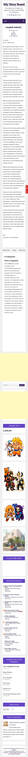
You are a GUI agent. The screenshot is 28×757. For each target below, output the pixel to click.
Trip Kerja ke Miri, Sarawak (12, 650)
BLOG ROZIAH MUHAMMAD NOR (13, 586)
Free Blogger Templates (14, 754)
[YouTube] (14, 15)
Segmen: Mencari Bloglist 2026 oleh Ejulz (13, 604)
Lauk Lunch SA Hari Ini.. (12, 617)
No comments (14, 36)
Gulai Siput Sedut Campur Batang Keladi (12, 643)
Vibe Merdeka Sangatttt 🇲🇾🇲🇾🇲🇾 (14, 611)
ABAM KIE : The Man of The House (13, 602)
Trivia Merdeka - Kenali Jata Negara (13, 635)
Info (14, 34)
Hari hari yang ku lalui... (12, 610)
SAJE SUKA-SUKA (10, 634)
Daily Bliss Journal (10, 648)
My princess (8, 629)
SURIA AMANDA (10, 616)
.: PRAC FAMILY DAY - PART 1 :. (13, 623)
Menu (5, 21)
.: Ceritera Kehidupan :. (12, 622)
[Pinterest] (16, 15)
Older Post (22, 250)
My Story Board (14, 4)
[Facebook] (8, 15)
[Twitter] (10, 15)
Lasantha (5, 752)
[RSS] (18, 15)
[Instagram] (12, 15)
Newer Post (6, 250)
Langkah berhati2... (14, 27)
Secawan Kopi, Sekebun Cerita (12, 595)
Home (14, 250)
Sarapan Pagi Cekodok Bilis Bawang (12, 589)
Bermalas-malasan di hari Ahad (14, 597)
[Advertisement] (14, 367)
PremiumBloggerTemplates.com (17, 752)
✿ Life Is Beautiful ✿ (11, 628)
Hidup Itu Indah (10, 641)
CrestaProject (12, 751)
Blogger (14, 749)
